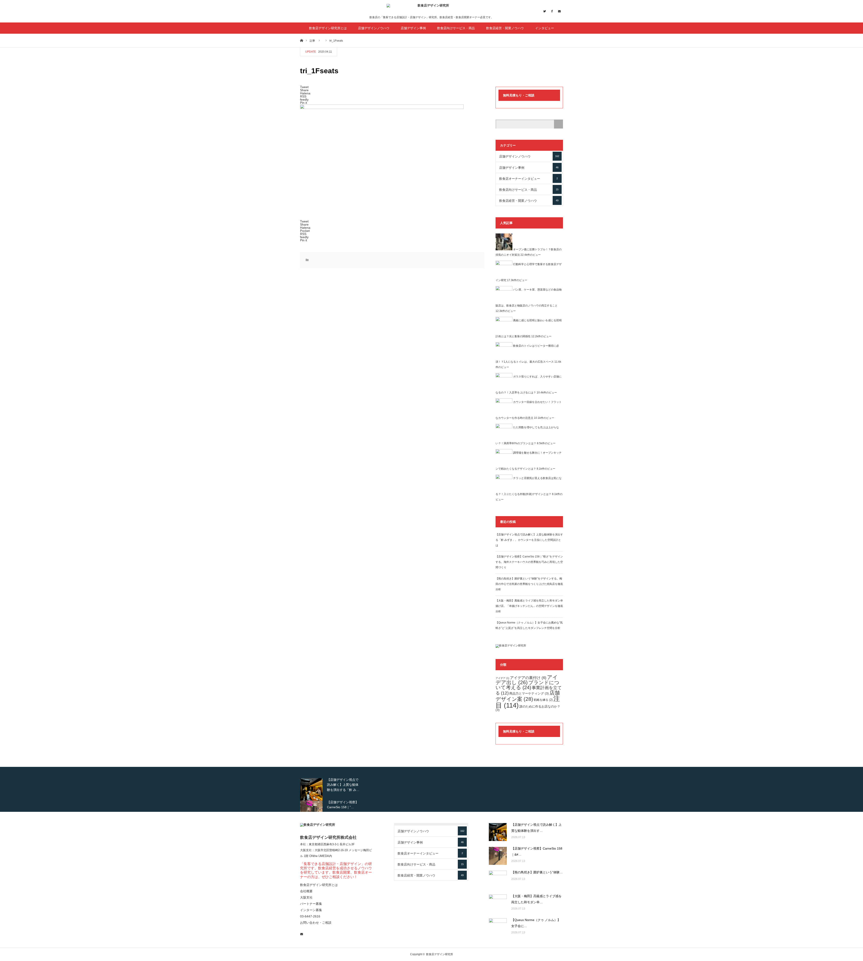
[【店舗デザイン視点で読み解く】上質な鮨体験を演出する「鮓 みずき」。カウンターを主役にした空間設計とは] (498, 832)
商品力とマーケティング (529, 693)
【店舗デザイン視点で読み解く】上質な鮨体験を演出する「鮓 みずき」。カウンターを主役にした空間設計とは (529, 540)
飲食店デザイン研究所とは (328, 28)
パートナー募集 (311, 904)
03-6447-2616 (310, 916)
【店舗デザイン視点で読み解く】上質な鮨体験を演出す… (536, 827)
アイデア (502, 678)
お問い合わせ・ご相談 (315, 922)
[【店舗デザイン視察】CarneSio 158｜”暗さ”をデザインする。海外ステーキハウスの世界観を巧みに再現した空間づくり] (498, 856)
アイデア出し (527, 679)
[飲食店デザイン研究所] (431, 9)
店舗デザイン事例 (413, 28)
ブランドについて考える (527, 685)
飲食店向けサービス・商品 (456, 28)
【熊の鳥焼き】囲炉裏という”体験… (537, 872)
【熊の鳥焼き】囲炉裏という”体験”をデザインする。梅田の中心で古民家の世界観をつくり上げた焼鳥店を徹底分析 (529, 584)
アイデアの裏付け (528, 678)
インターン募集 (311, 910)
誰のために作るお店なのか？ (528, 708)
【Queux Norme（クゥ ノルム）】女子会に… (536, 923)
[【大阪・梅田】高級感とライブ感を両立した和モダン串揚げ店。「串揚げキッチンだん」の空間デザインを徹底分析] (498, 903)
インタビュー (544, 28)
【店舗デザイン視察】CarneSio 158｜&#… (536, 851)
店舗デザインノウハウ (373, 28)
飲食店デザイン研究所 (439, 954)
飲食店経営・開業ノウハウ (505, 28)
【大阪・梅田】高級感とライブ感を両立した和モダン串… (536, 899)
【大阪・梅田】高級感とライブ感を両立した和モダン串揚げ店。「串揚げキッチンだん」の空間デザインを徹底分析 (529, 606)
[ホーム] (301, 40)
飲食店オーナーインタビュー (528, 178)
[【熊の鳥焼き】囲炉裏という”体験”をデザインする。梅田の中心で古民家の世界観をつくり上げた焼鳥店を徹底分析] (498, 880)
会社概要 (306, 891)
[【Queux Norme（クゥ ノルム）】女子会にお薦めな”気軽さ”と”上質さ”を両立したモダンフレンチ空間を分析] (498, 927)
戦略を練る (543, 699)
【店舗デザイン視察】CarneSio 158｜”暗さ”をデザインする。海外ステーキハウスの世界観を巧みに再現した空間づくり (529, 562)
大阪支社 (306, 850)
